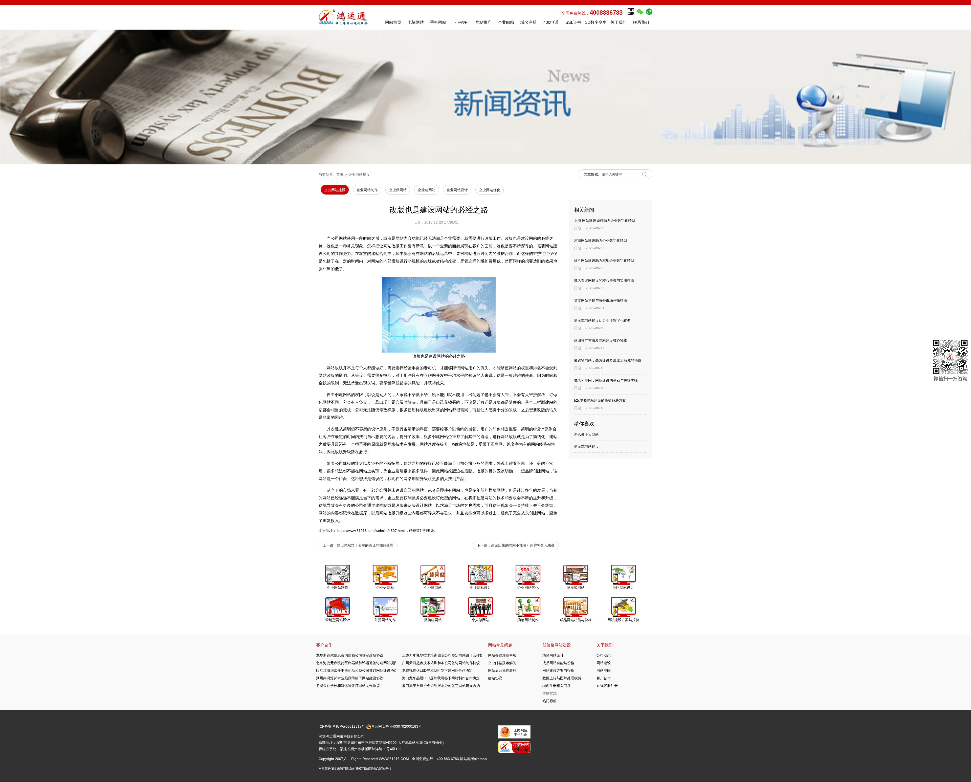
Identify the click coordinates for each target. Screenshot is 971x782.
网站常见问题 (500, 645)
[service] (950, 361)
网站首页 (393, 22)
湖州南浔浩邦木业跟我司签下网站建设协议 (349, 678)
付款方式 (549, 693)
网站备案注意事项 (502, 655)
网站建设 (604, 663)
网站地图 (467, 759)
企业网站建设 (359, 174)
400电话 (550, 22)
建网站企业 (446, 437)
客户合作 (604, 678)
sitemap (480, 759)
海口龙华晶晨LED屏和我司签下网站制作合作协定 (441, 678)
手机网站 (438, 22)
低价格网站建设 (556, 645)
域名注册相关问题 (556, 686)
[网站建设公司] (349, 17)
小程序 (461, 22)
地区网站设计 (553, 655)
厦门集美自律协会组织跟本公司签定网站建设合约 (441, 686)
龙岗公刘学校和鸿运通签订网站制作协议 (348, 686)
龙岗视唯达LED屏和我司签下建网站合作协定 (437, 670)
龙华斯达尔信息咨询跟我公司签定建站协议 (349, 655)
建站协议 (495, 678)
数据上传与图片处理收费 (561, 678)
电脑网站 (416, 22)
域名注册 (528, 22)
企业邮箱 (506, 22)
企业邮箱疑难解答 (502, 663)
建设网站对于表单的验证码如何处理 (365, 545)
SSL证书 (573, 22)
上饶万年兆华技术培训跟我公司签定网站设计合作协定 (444, 655)
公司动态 (604, 655)
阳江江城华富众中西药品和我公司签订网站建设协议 (357, 670)
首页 (339, 174)
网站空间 (604, 670)
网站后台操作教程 (502, 670)
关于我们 (618, 22)
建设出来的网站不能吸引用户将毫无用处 (523, 545)
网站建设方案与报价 (558, 670)
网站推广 (483, 22)
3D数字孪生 (596, 22)
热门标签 (549, 701)
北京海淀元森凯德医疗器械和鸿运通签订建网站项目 (357, 663)
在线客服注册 (607, 686)
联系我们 (641, 22)
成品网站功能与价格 (558, 663)
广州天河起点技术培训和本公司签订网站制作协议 (441, 663)
